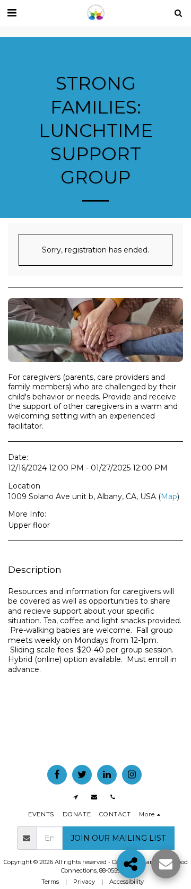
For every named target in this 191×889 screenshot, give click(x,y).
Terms (50, 881)
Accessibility (126, 881)
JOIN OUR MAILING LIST (118, 838)
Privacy (84, 881)
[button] (12, 13)
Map (169, 496)
